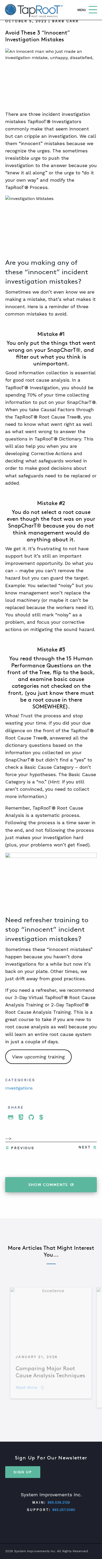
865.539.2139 (59, 1502)
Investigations (19, 1088)
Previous (23, 1148)
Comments (48, 1184)
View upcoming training (38, 1056)
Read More (30, 1387)
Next (84, 1147)
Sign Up (23, 1472)
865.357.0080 (63, 1510)
